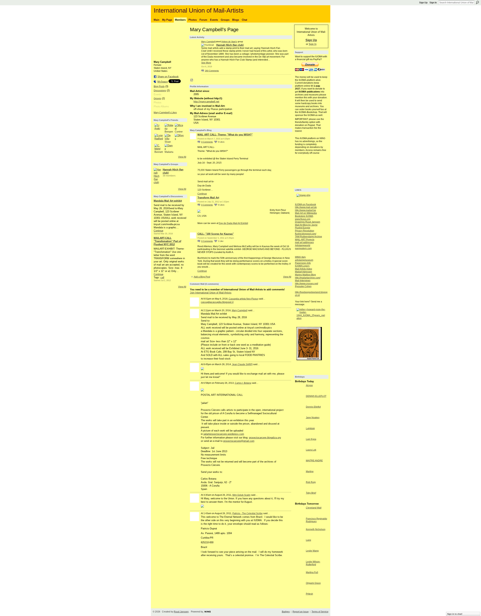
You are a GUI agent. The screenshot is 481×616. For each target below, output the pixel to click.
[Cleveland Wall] (299, 514)
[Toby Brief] (299, 499)
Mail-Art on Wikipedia (306, 213)
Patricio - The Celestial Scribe (247, 513)
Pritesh (309, 594)
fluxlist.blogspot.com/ (305, 233)
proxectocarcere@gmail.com (238, 441)
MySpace (162, 81)
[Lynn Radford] (158, 138)
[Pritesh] (299, 600)
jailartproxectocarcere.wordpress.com (223, 434)
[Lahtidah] (299, 435)
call (162, 277)
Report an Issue (301, 611)
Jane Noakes (312, 417)
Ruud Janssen (181, 611)
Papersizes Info (303, 263)
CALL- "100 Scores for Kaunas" (215, 233)
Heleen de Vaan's (229, 41)
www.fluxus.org (302, 219)
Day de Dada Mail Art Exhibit (233, 223)
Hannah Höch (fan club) (230, 45)
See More (206, 62)
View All (182, 157)
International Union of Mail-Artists (199, 10)
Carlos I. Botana (243, 383)
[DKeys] (179, 138)
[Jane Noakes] (299, 424)
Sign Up (423, 2)
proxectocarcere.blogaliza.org (265, 437)
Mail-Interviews (302, 280)
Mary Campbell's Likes (165, 112)
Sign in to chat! (454, 614)
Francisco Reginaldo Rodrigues (316, 520)
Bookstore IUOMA (304, 216)
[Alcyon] (299, 392)
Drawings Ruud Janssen (307, 222)
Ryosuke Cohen (303, 286)
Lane (308, 540)
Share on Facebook (168, 76)
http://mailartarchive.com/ (307, 277)
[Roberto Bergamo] (169, 128)
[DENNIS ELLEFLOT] (299, 403)
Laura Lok (311, 450)
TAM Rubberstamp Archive (308, 236)
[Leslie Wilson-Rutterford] (299, 568)
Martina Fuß (312, 572)
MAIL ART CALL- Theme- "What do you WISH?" (225, 134)
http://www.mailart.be (305, 210)
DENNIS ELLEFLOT (316, 396)
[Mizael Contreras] (179, 128)
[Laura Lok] (299, 456)
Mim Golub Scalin (241, 495)
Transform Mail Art (208, 197)
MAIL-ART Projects (304, 239)
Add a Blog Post (202, 276)
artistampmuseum (304, 260)
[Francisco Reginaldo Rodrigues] (299, 525)
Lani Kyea (311, 439)
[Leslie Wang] (299, 557)
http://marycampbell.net (206, 101)
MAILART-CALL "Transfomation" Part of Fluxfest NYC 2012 (167, 241)
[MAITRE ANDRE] (299, 467)
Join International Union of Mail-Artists (210, 292)
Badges (286, 611)
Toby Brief (311, 493)
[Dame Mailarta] (169, 148)
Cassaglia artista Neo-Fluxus (243, 298)
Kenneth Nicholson (315, 529)
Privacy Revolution (304, 230)
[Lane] (299, 547)
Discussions (160, 90)
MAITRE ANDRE (314, 460)
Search (477, 2)
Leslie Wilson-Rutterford (313, 563)
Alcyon (309, 385)
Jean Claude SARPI (242, 364)
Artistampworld (302, 245)
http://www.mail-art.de (306, 207)
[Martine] (299, 478)
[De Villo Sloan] (169, 138)
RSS (192, 80)
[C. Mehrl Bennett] (158, 148)
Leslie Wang (312, 550)
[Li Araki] (158, 128)
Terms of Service (320, 611)
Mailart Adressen (303, 271)
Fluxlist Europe (302, 227)
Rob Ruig (311, 482)
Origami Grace (313, 583)
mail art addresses (304, 242)
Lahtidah (310, 428)
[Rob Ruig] (299, 489)
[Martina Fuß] (299, 579)
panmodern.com (303, 248)
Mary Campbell (208, 41)
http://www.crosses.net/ (306, 283)
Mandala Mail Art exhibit (168, 200)
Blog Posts (159, 86)
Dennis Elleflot (313, 407)
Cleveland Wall (313, 507)
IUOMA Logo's (302, 266)
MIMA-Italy (300, 257)
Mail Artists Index (303, 269)
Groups (157, 98)
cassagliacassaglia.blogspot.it (217, 302)
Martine (310, 471)
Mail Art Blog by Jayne (306, 225)
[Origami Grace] (299, 590)
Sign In (433, 2)
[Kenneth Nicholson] (299, 536)
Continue (158, 230)
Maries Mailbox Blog (305, 274)
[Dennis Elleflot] (299, 413)
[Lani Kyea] (299, 446)
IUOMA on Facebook (305, 204)
